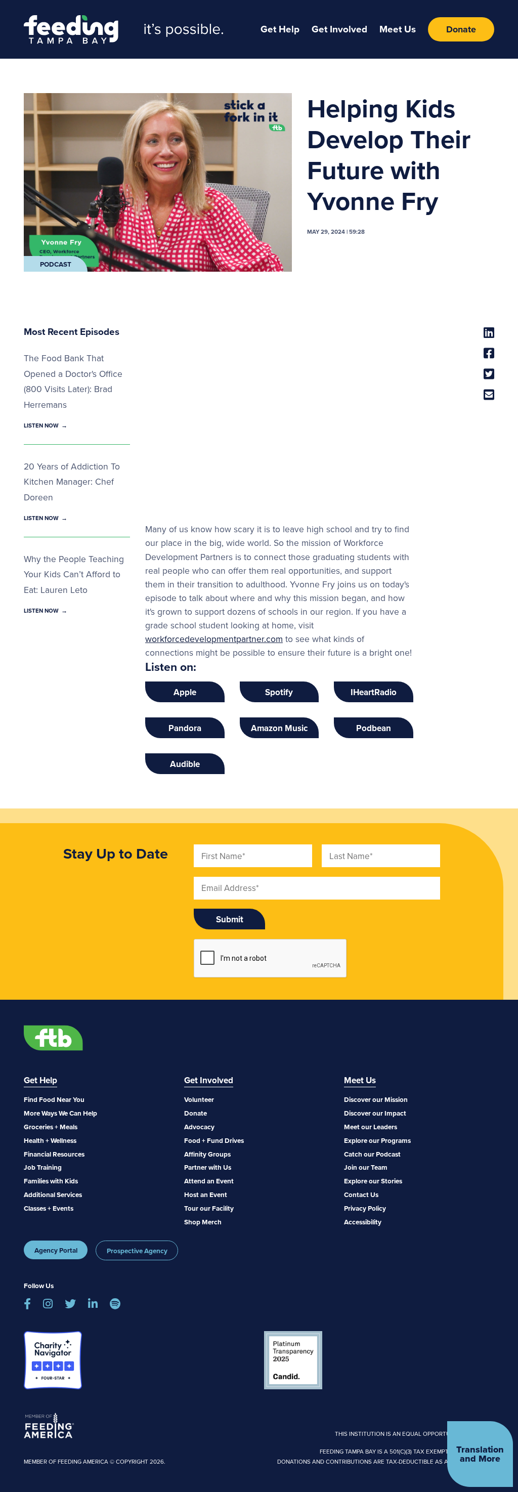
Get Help (280, 29)
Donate (461, 29)
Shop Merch (203, 1222)
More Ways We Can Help (60, 1113)
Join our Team (365, 1167)
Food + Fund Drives (214, 1140)
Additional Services (53, 1194)
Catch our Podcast (372, 1154)
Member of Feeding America (49, 1425)
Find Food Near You (54, 1099)
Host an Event (205, 1194)
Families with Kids (51, 1181)
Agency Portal (55, 1250)
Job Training (43, 1167)
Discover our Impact (375, 1113)
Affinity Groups (207, 1154)
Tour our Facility (209, 1208)
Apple (185, 692)
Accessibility (362, 1222)
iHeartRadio (374, 692)
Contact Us (361, 1194)
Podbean (373, 728)
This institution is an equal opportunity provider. (414, 1434)
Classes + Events (48, 1208)
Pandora (184, 728)
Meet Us (397, 29)
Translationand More (480, 1454)
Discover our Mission (376, 1099)
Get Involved (339, 29)
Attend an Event (209, 1181)
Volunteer (199, 1099)
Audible (185, 764)
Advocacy (199, 1127)
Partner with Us (207, 1167)
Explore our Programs (377, 1140)
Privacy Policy (365, 1208)
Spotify (279, 692)
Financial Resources (54, 1154)
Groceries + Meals (50, 1127)
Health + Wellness (50, 1140)
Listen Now (41, 425)
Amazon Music (279, 728)
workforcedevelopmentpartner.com (214, 638)
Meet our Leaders (370, 1127)
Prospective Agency (137, 1251)
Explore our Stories (373, 1181)
